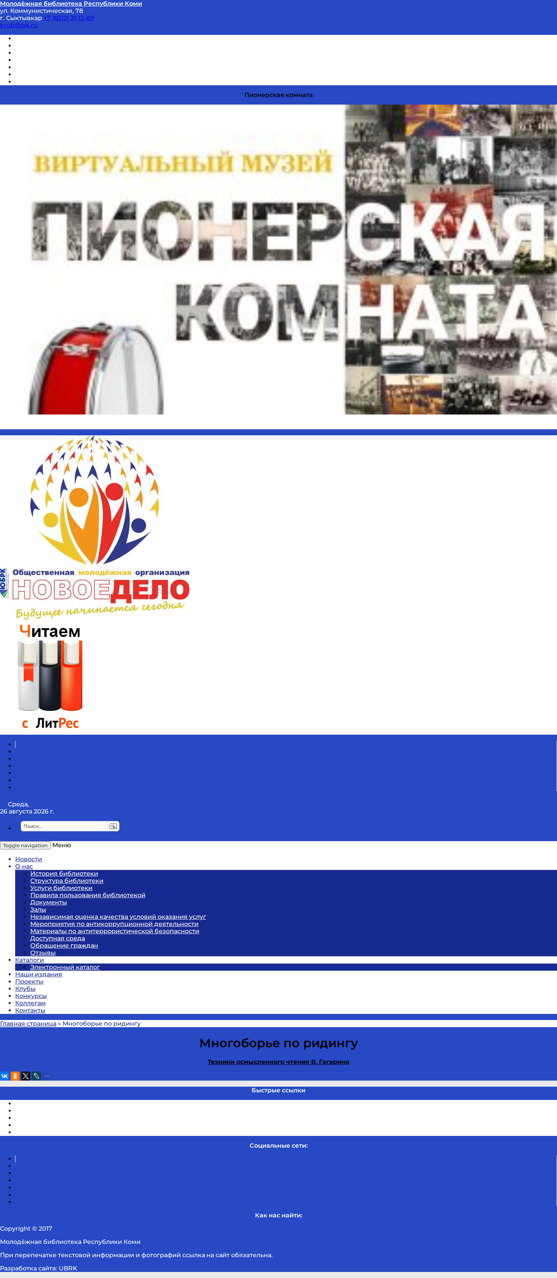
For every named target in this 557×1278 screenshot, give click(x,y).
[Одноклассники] (15, 1076)
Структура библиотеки (66, 880)
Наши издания (38, 974)
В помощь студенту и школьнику (67, 45)
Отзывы (28, 81)
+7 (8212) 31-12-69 (69, 18)
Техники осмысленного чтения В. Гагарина (278, 1061)
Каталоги (29, 960)
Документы (48, 902)
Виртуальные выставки (52, 52)
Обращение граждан (64, 945)
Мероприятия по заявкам (56, 60)
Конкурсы (31, 996)
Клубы (25, 988)
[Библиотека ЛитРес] (50, 731)
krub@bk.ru (19, 25)
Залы (38, 909)
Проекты (29, 981)
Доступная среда (57, 938)
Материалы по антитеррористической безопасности (114, 931)
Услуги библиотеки (61, 888)
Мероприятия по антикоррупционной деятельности (114, 924)
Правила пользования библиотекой (88, 895)
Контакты (30, 1010)
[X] (25, 1076)
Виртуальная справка (49, 38)
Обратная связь (40, 74)
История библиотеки (64, 873)
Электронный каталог (65, 967)
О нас (24, 866)
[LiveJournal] (36, 1076)
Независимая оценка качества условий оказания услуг (118, 916)
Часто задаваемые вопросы (59, 67)
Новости (28, 859)
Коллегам (30, 1003)
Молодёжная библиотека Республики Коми (71, 3)
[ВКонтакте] (4, 1076)
